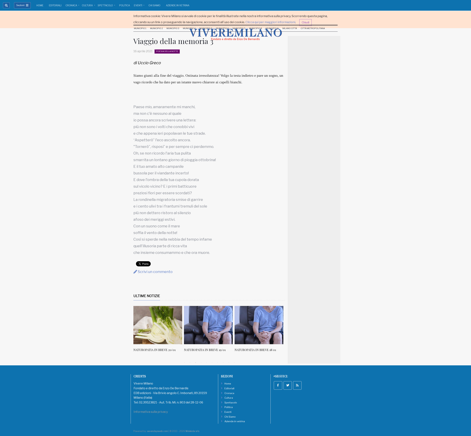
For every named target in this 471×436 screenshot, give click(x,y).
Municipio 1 (140, 28)
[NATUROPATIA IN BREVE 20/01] (157, 325)
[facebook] (278, 385)
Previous (130, 333)
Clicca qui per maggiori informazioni (270, 22)
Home (39, 5)
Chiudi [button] (305, 22)
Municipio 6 (222, 28)
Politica (124, 5)
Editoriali (55, 5)
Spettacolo (106, 5)
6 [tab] (212, 362)
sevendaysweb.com (157, 431)
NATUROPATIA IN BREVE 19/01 (205, 350)
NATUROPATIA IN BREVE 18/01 (255, 350)
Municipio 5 (205, 28)
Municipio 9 (272, 28)
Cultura (87, 5)
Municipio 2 (156, 28)
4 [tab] (201, 362)
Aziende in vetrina (177, 5)
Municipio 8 (255, 28)
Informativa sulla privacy (151, 412)
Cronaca (71, 5)
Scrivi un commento (155, 272)
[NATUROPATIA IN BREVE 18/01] (259, 325)
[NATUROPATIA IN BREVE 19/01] (208, 325)
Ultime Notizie (146, 296)
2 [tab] (190, 362)
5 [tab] (206, 362)
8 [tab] (223, 362)
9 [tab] (229, 362)
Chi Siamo (154, 5)
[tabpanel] (158, 331)
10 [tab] (234, 362)
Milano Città (289, 28)
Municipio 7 (239, 28)
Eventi (138, 5)
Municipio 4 (189, 28)
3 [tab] (195, 362)
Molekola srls (192, 431)
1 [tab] (184, 362)
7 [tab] (217, 362)
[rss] (297, 385)
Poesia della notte (167, 51)
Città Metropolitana (313, 28)
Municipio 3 (173, 28)
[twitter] (288, 385)
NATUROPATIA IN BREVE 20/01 (154, 350)
